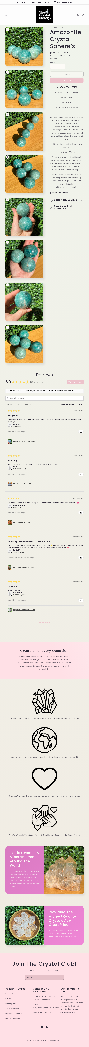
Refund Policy (10, 999)
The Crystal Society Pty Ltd (40, 1041)
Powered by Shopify (56, 1041)
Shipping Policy (11, 1004)
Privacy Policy (10, 994)
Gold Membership (12, 1018)
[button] (6, 14)
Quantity (53, 62)
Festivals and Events (13, 1013)
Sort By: (64, 404)
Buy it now (67, 80)
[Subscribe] (61, 977)
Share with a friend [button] (60, 193)
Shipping (63, 56)
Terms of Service (12, 1009)
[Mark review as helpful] (81, 431)
